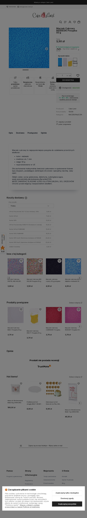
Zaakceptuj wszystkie (67, 504)
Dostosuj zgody (67, 498)
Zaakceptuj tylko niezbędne (67, 493)
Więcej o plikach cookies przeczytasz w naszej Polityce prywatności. (22, 506)
